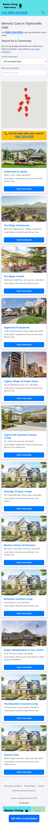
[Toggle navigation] (43, 12)
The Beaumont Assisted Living (21, 704)
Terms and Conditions (13, 786)
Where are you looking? (10, 68)
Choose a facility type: (9, 57)
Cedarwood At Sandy (15, 171)
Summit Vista (11, 755)
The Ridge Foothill (14, 276)
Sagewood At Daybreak (16, 327)
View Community (24, 189)
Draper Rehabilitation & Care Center (24, 650)
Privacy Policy (30, 786)
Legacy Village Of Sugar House (21, 381)
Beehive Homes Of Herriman (19, 545)
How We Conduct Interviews (24, 791)
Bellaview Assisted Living (18, 599)
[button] (27, 103)
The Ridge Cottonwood (16, 225)
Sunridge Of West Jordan (18, 491)
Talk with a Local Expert (24, 818)
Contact (41, 786)
